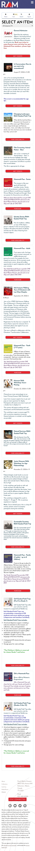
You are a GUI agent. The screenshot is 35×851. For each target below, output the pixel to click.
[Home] (10, 1)
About (3, 781)
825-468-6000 (23, 796)
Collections (4, 784)
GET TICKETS (17, 56)
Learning (4, 787)
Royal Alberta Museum (25, 781)
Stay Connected (17, 799)
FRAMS (4, 792)
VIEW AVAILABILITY (17, 139)
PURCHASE (17, 208)
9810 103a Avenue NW (25, 783)
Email (19, 794)
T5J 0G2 (21, 790)
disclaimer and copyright (10, 845)
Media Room (5, 789)
